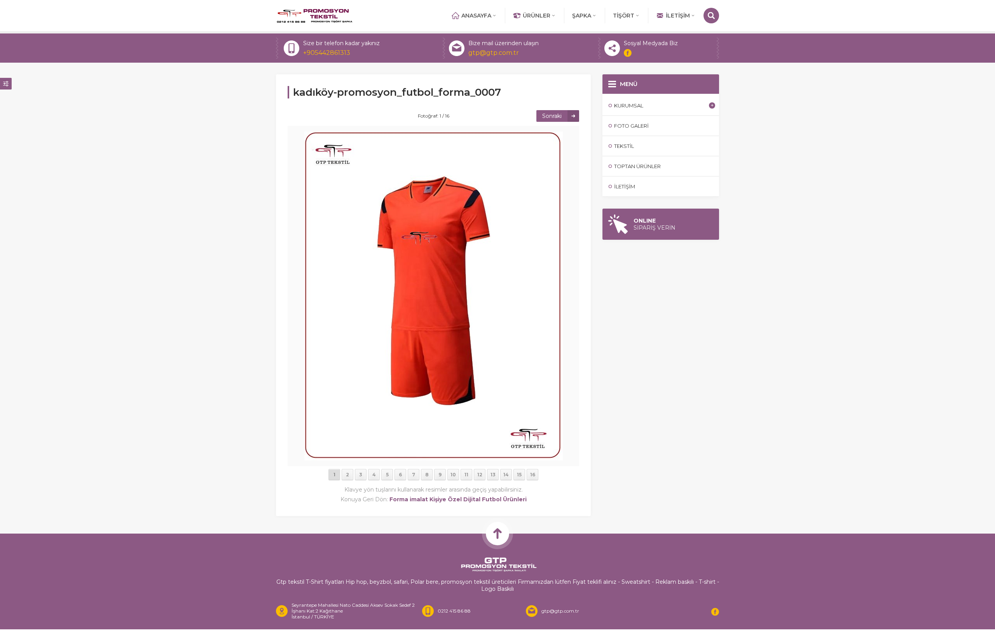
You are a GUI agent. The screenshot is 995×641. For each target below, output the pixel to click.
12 (479, 475)
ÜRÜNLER (536, 15)
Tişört (623, 15)
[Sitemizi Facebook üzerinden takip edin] (628, 53)
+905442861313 (326, 52)
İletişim (678, 15)
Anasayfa (476, 15)
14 (506, 475)
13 (493, 475)
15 (519, 475)
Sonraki (552, 115)
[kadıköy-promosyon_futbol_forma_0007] (433, 456)
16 (532, 475)
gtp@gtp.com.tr (493, 52)
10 (453, 475)
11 (466, 475)
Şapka (581, 15)
